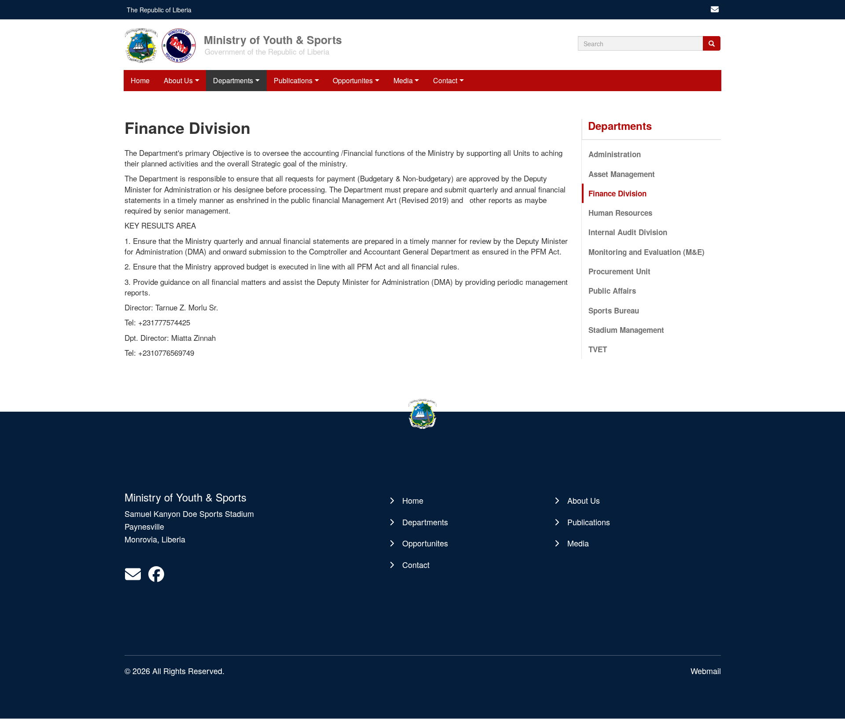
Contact (445, 80)
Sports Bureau (613, 310)
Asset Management (621, 174)
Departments (233, 80)
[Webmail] (715, 9)
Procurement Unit (619, 271)
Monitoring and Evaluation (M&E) (646, 252)
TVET (597, 349)
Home (140, 80)
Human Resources (620, 212)
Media (403, 80)
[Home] (163, 44)
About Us (178, 80)
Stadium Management (626, 329)
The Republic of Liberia (159, 9)
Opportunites (353, 80)
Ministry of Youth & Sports (273, 39)
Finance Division (617, 193)
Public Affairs (612, 290)
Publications (293, 80)
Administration (614, 154)
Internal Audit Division (627, 232)
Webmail (706, 670)
